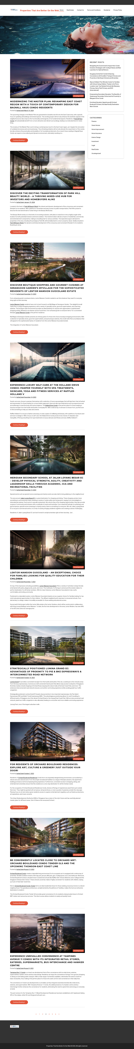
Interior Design (96, 137)
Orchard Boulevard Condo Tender (25, 886)
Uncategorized (78, 96)
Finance (94, 121)
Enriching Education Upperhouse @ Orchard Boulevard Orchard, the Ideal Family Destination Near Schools (104, 104)
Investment (95, 141)
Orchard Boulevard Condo (18, 873)
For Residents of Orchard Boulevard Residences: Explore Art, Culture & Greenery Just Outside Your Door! (45, 767)
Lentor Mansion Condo (17, 304)
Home (61, 10)
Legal (93, 145)
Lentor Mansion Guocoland (48, 586)
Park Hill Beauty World (31, 206)
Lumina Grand (14, 682)
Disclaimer (107, 10)
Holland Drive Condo (51, 405)
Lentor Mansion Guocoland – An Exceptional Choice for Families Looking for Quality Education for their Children (47, 575)
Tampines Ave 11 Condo (17, 972)
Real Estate (70, 10)
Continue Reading (20, 140)
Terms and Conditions (94, 10)
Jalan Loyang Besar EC (28, 498)
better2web (20, 110)
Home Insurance (97, 133)
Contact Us (80, 10)
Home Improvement (98, 129)
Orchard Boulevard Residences (27, 777)
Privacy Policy (117, 10)
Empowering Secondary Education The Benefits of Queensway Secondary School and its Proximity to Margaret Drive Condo (105, 96)
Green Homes (96, 125)
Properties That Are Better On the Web (39, 10)
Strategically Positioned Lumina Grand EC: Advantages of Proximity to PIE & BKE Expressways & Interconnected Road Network (46, 671)
